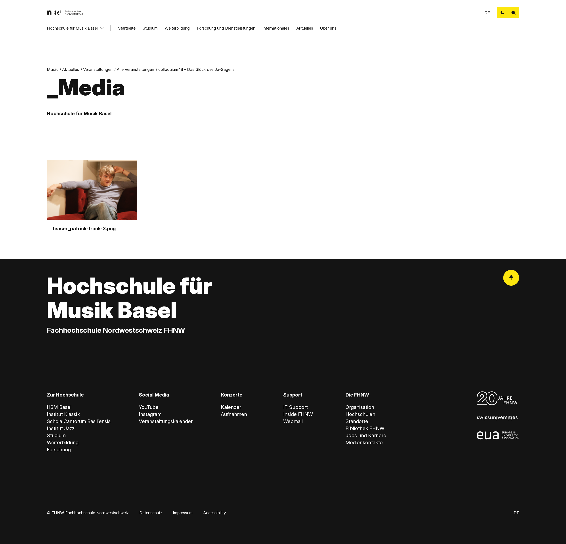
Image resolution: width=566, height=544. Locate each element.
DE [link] (487, 12)
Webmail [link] (293, 421)
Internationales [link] (275, 28)
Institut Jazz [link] (61, 428)
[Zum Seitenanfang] (511, 278)
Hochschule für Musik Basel (72, 28)
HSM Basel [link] (59, 407)
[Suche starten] (513, 12)
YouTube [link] (149, 407)
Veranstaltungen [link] (98, 69)
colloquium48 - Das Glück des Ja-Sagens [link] (196, 69)
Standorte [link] (357, 421)
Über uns (328, 28)
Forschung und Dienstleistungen (226, 28)
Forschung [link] (59, 449)
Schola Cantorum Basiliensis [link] (79, 421)
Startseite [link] (127, 28)
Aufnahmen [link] (234, 414)
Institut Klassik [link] (63, 414)
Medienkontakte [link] (364, 442)
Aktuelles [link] (70, 69)
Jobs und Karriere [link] (366, 435)
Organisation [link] (360, 407)
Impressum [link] (183, 512)
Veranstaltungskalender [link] (166, 421)
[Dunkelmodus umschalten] (502, 12)
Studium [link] (56, 435)
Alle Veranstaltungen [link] (135, 69)
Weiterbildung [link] (62, 442)
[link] (65, 12)
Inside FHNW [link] (298, 414)
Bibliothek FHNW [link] (365, 428)
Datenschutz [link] (150, 512)
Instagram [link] (150, 414)
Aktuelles (304, 28)
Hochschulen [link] (360, 414)
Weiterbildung (177, 28)
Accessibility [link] (214, 512)
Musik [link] (52, 69)
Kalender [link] (231, 407)
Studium (150, 28)
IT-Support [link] (295, 407)
